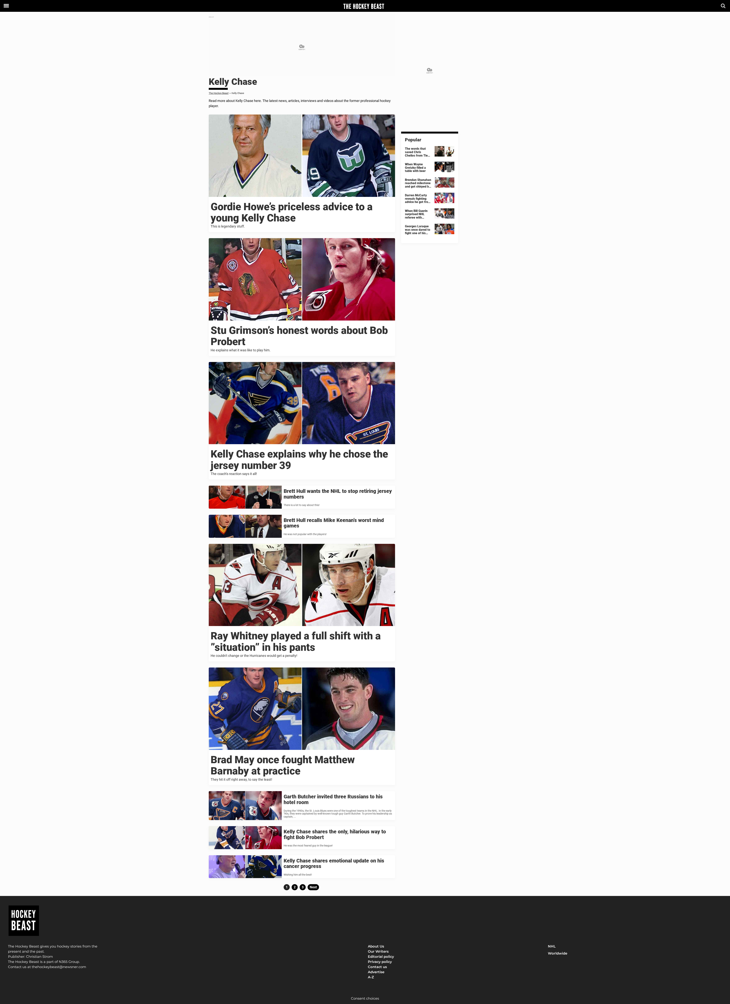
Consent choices (365, 998)
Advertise (376, 972)
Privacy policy (380, 962)
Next (313, 887)
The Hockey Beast (219, 93)
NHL (552, 946)
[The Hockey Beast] (363, 6)
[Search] (723, 6)
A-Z (371, 977)
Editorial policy (381, 957)
